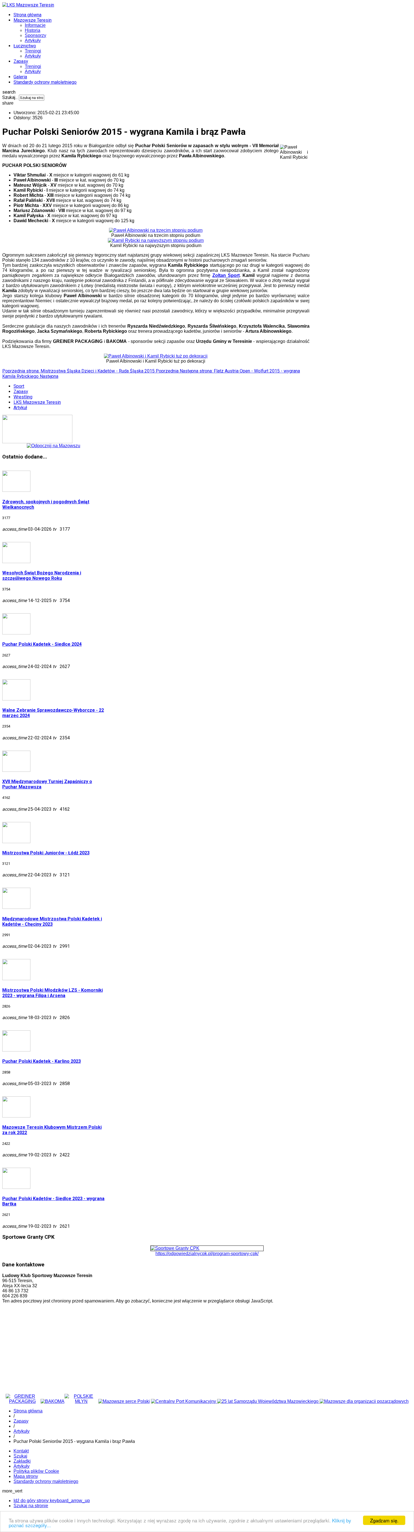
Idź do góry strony (52, 1500)
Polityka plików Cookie (36, 1471)
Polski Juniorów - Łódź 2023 (46, 853)
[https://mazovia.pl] (124, 1401)
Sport (19, 386)
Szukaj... (10, 97)
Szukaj (20, 1456)
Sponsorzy (35, 35)
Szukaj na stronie (31, 1505)
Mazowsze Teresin (33, 20)
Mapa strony (26, 1476)
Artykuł (20, 407)
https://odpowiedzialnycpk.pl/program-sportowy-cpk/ (207, 1253)
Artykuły (33, 40)
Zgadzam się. (384, 1520)
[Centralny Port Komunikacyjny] (184, 1401)
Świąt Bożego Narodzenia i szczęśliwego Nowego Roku (41, 575)
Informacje (35, 25)
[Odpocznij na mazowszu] (53, 445)
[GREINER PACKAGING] (22, 1401)
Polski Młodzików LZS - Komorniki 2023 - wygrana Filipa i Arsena (52, 992)
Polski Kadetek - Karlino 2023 (41, 1061)
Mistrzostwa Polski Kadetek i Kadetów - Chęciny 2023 (52, 921)
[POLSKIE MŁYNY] (81, 1401)
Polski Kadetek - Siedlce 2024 (42, 644)
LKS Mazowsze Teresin (37, 402)
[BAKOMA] (52, 1401)
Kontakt (21, 1451)
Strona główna (27, 14)
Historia (32, 30)
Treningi (33, 51)
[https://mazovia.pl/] (268, 1401)
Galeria (20, 77)
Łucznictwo (25, 46)
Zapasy (21, 61)
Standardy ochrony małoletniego (45, 82)
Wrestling (23, 397)
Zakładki (22, 1461)
